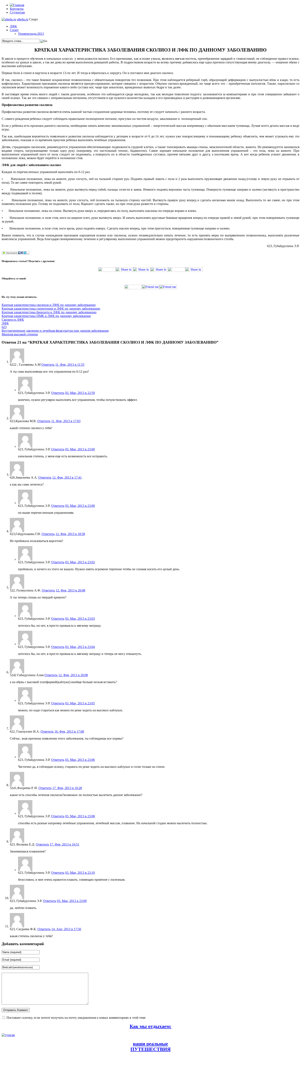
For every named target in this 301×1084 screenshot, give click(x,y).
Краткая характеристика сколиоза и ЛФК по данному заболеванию (49, 305)
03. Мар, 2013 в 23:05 (80, 703)
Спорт (14, 30)
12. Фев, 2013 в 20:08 (70, 590)
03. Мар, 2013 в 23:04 (80, 647)
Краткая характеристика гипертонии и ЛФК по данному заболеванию (51, 308)
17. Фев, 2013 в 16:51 (64, 844)
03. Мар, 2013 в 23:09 (72, 901)
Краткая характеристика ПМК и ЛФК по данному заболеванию (46, 316)
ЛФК (13, 26)
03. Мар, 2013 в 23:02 (80, 562)
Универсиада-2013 (31, 33)
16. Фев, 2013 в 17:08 (69, 731)
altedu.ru (22, 19)
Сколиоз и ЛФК (13, 319)
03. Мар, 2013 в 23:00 (80, 449)
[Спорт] (9, 19)
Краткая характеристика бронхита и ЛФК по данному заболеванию (49, 312)
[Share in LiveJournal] (176, 270)
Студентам (17, 12)
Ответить (47, 364)
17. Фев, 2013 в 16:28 (67, 788)
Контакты (17, 8)
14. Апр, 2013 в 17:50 (66, 929)
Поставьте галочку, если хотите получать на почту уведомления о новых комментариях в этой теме (76, 1017)
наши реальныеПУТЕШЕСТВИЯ (150, 1046)
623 (4, 327)
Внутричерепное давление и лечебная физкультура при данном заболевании (55, 330)
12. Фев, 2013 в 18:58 (70, 534)
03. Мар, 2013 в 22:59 (80, 393)
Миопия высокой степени (20, 334)
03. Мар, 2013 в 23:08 (80, 816)
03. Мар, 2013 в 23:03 (80, 618)
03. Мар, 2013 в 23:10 (80, 872)
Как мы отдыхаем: (150, 1026)
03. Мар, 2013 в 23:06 (80, 759)
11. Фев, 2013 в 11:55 (69, 364)
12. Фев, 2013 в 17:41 (67, 477)
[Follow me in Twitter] (133, 288)
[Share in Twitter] (107, 270)
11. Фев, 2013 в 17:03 (65, 421)
